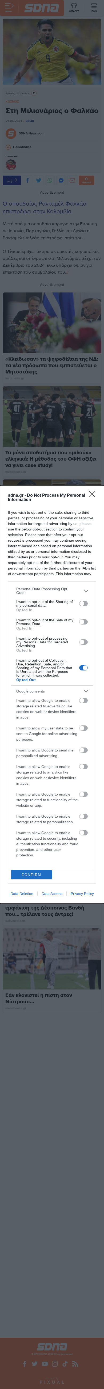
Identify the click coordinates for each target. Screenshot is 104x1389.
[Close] (94, 496)
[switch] (83, 603)
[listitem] (52, 590)
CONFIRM (31, 875)
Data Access (52, 893)
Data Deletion (21, 893)
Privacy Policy (82, 893)
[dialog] (52, 694)
